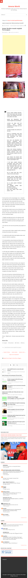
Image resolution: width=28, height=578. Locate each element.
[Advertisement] (14, 44)
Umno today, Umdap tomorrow (9, 529)
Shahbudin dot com (7, 497)
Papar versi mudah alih (14, 354)
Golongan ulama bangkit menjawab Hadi (10, 478)
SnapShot (5, 536)
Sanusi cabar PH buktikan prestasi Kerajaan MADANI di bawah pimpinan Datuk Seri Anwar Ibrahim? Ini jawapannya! (13, 472)
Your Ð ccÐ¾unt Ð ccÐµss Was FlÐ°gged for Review (12, 533)
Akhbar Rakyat (6, 491)
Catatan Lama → (22, 352)
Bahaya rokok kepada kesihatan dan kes (10, 504)
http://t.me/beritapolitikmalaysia (15, 20)
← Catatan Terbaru (6, 352)
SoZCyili (4, 508)
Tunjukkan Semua (24, 517)
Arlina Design (23, 574)
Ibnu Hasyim (5, 514)
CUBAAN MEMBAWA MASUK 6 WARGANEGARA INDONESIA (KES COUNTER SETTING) (12, 510)
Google (5, 342)
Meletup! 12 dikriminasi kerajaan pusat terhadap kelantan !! (16, 422)
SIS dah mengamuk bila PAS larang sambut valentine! (15, 380)
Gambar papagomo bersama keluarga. (15, 409)
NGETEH (4, 488)
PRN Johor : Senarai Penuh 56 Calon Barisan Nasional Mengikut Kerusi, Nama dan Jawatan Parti (13, 525)
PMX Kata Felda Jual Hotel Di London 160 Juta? (11, 483)
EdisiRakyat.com (6, 503)
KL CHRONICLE (6, 542)
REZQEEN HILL (6, 532)
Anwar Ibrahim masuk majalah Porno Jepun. (13, 347)
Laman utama (14, 352)
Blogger (4, 486)
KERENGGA (5, 465)
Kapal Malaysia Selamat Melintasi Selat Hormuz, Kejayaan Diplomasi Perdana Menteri (12, 493)
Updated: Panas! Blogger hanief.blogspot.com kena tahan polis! (15, 397)
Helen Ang (5, 528)
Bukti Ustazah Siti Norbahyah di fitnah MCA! (12, 375)
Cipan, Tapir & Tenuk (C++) (8, 482)
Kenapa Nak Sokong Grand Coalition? (11, 435)
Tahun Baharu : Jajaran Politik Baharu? (10, 543)
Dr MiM (4, 523)
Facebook (11, 342)
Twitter (17, 342)
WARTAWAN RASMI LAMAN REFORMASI (11, 470)
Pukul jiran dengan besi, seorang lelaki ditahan (11, 466)
